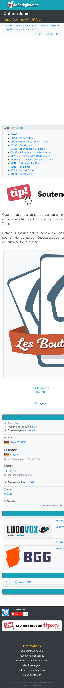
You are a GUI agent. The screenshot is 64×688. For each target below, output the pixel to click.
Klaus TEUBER (18, 442)
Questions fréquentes (32, 655)
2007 (31, 482)
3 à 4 (34, 426)
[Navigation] (4, 5)
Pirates (8, 493)
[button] (16, 637)
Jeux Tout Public (13, 29)
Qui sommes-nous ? (32, 650)
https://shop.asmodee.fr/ (18, 474)
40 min (32, 430)
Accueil (8, 25)
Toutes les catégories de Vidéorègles (36, 25)
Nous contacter (32, 674)
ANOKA (14, 454)
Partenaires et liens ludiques (32, 660)
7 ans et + (20, 423)
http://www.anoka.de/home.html (22, 458)
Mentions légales (32, 665)
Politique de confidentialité (32, 670)
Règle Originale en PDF (18, 582)
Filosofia (10, 471)
